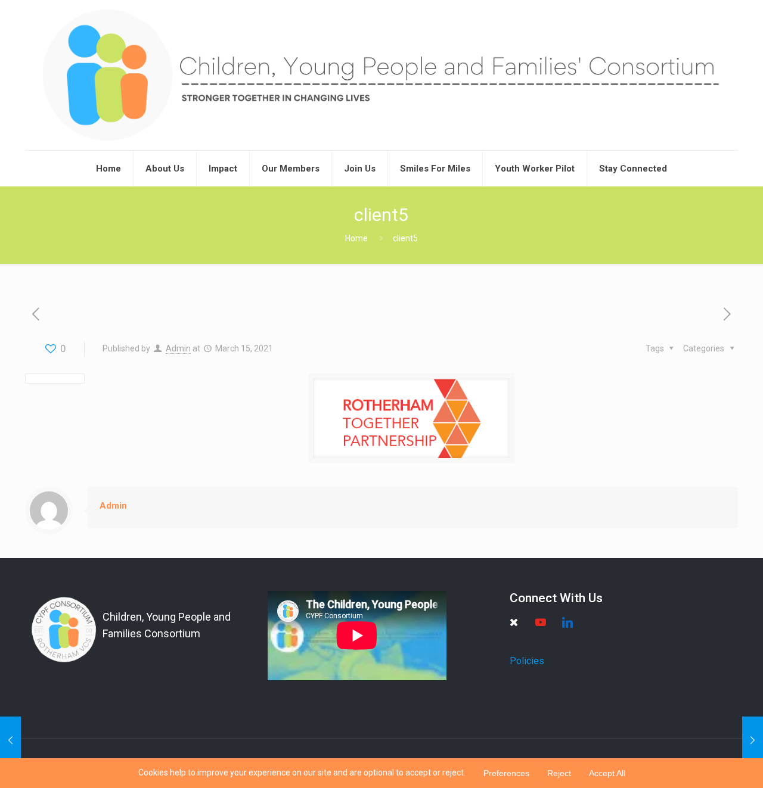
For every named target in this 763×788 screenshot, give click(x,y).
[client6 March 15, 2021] (752, 740)
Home (356, 238)
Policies (527, 660)
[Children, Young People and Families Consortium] (381, 75)
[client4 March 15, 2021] (10, 740)
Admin (178, 348)
